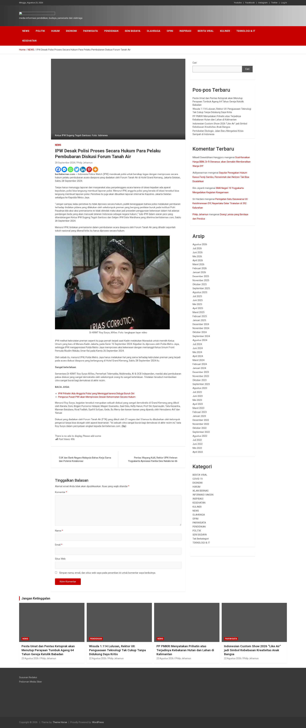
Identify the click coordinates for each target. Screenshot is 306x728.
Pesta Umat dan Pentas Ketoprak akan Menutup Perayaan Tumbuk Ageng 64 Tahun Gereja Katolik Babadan (218, 101)
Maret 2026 (198, 264)
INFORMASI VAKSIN (203, 494)
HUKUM (55, 31)
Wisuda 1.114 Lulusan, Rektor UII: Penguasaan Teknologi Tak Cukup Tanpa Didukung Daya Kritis (117, 650)
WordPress (98, 722)
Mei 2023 (197, 400)
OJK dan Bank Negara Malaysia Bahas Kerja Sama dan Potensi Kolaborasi (85, 459)
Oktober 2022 (200, 428)
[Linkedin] (83, 169)
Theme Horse (60, 722)
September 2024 (201, 336)
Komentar (61, 492)
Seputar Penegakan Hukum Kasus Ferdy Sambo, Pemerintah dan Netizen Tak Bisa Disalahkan (221, 177)
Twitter (274, 2)
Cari (195, 62)
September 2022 (201, 432)
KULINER (225, 31)
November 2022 (201, 424)
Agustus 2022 (200, 436)
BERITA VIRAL (206, 31)
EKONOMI (71, 31)
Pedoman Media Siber (30, 681)
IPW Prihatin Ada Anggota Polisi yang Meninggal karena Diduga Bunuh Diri (96, 393)
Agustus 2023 (200, 388)
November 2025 (201, 280)
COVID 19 (198, 478)
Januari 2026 (199, 272)
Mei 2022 (197, 448)
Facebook (250, 2)
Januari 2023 (199, 416)
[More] (95, 169)
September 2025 (201, 288)
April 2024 (198, 356)
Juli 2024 (197, 344)
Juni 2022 (198, 444)
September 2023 (201, 384)
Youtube (238, 2)
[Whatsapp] (70, 169)
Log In (284, 2)
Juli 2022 (197, 440)
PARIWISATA (90, 31)
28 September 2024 (65, 162)
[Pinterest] (89, 169)
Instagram (263, 2)
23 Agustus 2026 (30, 658)
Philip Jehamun (85, 162)
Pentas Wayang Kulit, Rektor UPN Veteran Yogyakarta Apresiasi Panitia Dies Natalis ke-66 (152, 459)
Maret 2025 (198, 312)
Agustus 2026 (200, 244)
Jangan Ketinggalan (35, 598)
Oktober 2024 (200, 332)
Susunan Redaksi (28, 677)
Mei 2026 (197, 256)
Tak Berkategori (201, 538)
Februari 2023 (200, 412)
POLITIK (40, 31)
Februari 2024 (200, 364)
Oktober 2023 (200, 380)
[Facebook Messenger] (64, 169)
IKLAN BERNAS (200, 490)
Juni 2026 (198, 252)
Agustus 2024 (200, 340)
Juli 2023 (197, 392)
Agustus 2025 (200, 292)
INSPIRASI (185, 31)
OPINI (170, 31)
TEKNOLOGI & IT (245, 31)
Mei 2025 (197, 304)
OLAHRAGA (153, 31)
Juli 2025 (197, 296)
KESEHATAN (29, 40)
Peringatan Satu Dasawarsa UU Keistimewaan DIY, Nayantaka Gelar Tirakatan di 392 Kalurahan (220, 203)
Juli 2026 (197, 248)
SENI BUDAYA (132, 31)
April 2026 (198, 260)
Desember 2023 (201, 372)
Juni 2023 (198, 396)
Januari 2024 (199, 368)
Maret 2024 (198, 360)
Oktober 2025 (200, 284)
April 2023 (198, 404)
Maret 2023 (198, 408)
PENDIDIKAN (111, 31)
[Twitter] (77, 169)
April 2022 (198, 452)
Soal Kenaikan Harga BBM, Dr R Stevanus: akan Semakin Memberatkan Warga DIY (222, 161)
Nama (59, 530)
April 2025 (198, 308)
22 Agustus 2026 (97, 658)
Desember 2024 (201, 324)
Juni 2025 (198, 300)
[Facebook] (58, 169)
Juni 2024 (198, 348)
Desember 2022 (201, 420)
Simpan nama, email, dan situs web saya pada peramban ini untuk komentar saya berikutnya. (107, 572)
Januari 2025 (199, 320)
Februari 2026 (200, 268)
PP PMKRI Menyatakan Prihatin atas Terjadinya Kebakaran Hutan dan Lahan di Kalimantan (185, 650)
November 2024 (201, 328)
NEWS (25, 31)
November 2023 (201, 376)
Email (58, 544)
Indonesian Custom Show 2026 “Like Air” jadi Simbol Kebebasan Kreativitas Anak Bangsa (252, 650)
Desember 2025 (201, 276)
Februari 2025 (200, 316)
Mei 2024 (197, 352)
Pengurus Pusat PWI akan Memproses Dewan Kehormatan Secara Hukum (96, 396)
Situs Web (60, 558)
